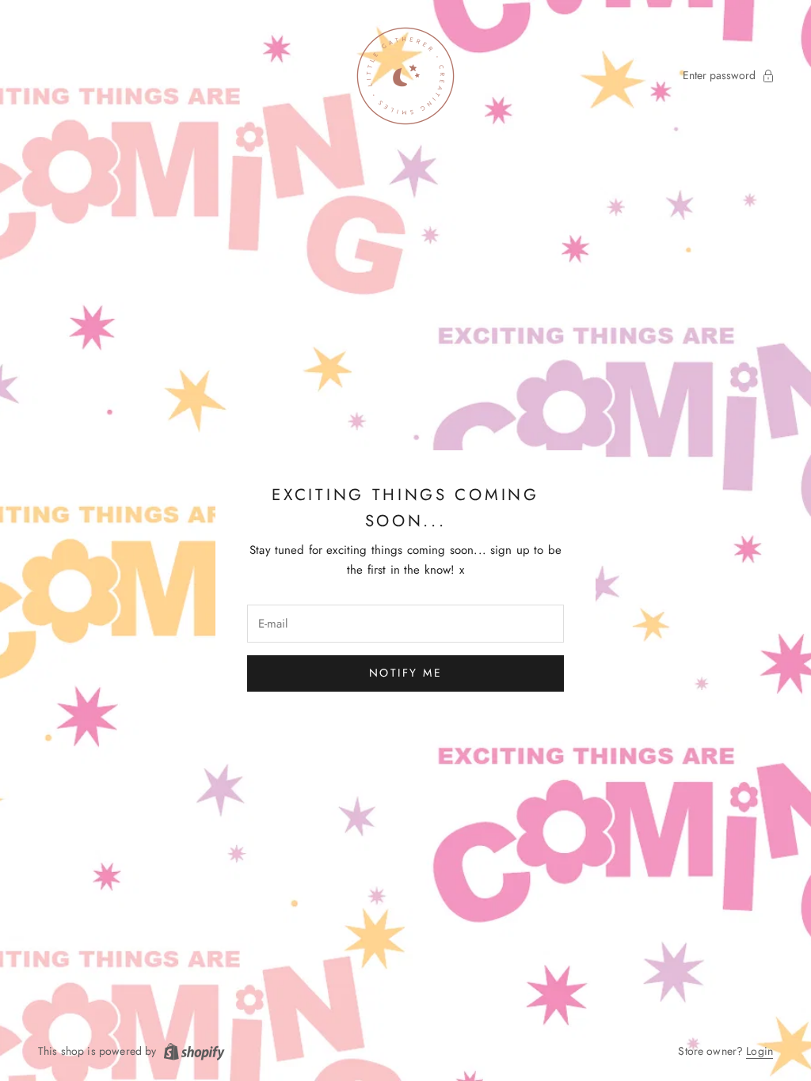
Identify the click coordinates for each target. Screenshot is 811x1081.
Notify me (406, 673)
